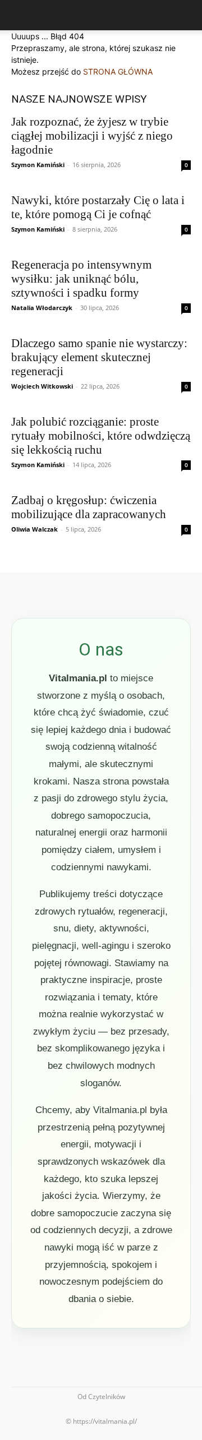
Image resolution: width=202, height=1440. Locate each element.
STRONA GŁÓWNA (118, 71)
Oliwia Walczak (34, 529)
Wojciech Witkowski (42, 386)
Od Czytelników (101, 1396)
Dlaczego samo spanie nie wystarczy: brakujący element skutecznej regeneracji (99, 357)
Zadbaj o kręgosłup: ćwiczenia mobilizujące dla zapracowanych (88, 507)
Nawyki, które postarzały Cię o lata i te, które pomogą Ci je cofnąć (98, 207)
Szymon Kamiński (38, 164)
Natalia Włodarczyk (41, 307)
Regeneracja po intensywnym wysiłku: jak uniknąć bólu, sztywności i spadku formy (81, 278)
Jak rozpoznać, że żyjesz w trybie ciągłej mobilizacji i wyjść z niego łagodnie (92, 135)
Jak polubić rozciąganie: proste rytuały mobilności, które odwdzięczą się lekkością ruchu (100, 435)
